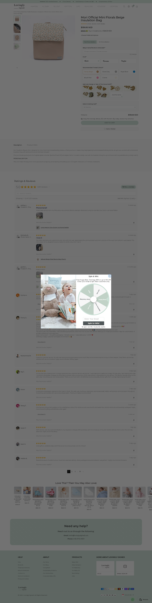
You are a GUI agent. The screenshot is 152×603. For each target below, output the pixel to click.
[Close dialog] (109, 276)
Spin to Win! (93, 323)
